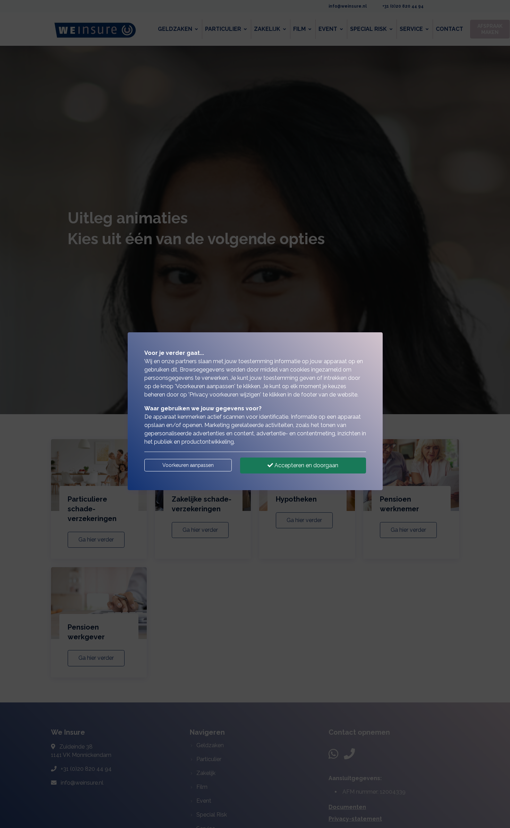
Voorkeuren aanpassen (188, 465)
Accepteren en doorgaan (305, 465)
